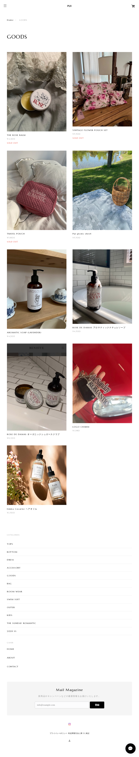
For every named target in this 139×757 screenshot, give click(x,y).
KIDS (9, 615)
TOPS (10, 544)
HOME (10, 649)
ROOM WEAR (14, 591)
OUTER (11, 607)
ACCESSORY (14, 567)
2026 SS (11, 631)
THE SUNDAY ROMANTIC (21, 623)
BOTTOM (12, 552)
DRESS (10, 559)
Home (10, 20)
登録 (97, 705)
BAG (9, 583)
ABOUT (11, 658)
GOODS (11, 575)
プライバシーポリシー (58, 733)
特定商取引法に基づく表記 (78, 733)
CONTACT (12, 666)
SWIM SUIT (13, 599)
